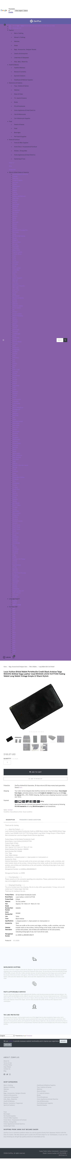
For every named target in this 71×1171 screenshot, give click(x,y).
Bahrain (15, 208)
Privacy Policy (8, 1065)
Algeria (15, 190)
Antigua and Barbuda (19, 196)
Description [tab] (10, 819)
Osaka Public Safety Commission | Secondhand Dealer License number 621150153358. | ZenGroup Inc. (53, 1153)
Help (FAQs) (7, 1067)
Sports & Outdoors (19, 76)
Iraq (14, 362)
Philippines (16, 483)
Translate (29, 1036)
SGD (14, 647)
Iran (14, 360)
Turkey (15, 563)
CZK (14, 619)
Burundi (15, 244)
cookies (10, 1041)
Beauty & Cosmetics (20, 72)
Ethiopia (15, 304)
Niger (14, 461)
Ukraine (15, 571)
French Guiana (17, 314)
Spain (14, 531)
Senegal (15, 507)
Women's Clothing (19, 37)
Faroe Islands (17, 308)
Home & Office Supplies (21, 143)
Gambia (15, 320)
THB (14, 648)
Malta (14, 419)
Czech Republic (17, 278)
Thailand (15, 553)
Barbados (16, 212)
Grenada (15, 332)
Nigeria (15, 463)
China (14, 260)
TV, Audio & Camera (20, 98)
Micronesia (16, 431)
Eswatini (15, 539)
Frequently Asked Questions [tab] (30, 819)
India (14, 356)
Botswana (16, 232)
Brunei (15, 238)
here (20, 787)
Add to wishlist (36, 778)
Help (10, 166)
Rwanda (15, 499)
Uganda (15, 569)
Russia (15, 497)
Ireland (15, 363)
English (15, 601)
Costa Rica (16, 270)
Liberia (15, 395)
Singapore (16, 515)
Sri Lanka (15, 533)
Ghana (15, 324)
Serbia (15, 509)
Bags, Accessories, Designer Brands (25, 49)
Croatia (15, 272)
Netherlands (16, 453)
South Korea (16, 527)
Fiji (14, 310)
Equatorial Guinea (18, 298)
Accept (63, 1041)
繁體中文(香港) (17, 605)
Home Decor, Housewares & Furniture (25, 147)
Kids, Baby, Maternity (21, 62)
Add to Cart (37, 772)
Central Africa (17, 254)
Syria (14, 545)
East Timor (16, 290)
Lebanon (15, 391)
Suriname (15, 537)
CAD (14, 613)
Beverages (17, 132)
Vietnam (15, 583)
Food (15, 128)
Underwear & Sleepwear (21, 57)
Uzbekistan (16, 577)
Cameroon (16, 248)
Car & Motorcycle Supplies (22, 118)
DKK (14, 621)
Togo (14, 555)
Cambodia (16, 246)
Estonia (15, 302)
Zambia (15, 587)
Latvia (14, 389)
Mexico (15, 429)
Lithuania (15, 401)
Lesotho (15, 393)
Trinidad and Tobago (19, 559)
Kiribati (15, 379)
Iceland (15, 354)
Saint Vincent (17, 593)
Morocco (15, 441)
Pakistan (15, 471)
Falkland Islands (18, 306)
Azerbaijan (16, 204)
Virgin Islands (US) (18, 591)
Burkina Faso (17, 242)
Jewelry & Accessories (21, 53)
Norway (15, 467)
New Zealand (17, 457)
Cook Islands (17, 268)
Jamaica (15, 372)
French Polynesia (18, 316)
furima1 (10, 810)
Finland (15, 312)
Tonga (14, 557)
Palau (14, 473)
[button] (28, 732)
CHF (14, 615)
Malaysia (15, 413)
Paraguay (15, 479)
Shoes (16, 45)
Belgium (15, 216)
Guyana (15, 344)
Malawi (15, 411)
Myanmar (15, 445)
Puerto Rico (16, 489)
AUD (14, 611)
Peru (14, 481)
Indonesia (16, 357)
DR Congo (16, 288)
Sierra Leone (16, 513)
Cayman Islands (17, 252)
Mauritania (16, 425)
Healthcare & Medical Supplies (23, 80)
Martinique (16, 423)
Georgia (15, 322)
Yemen (15, 585)
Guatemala (16, 338)
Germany (15, 182)
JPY (14, 609)
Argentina (15, 198)
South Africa (16, 525)
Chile (14, 258)
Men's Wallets (33, 666)
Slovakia (15, 517)
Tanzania (15, 551)
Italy (14, 367)
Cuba (14, 274)
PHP (14, 638)
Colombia (15, 262)
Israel (14, 366)
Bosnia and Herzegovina (20, 230)
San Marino (16, 503)
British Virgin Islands (19, 236)
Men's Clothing (18, 33)
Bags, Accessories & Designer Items (18, 666)
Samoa (15, 501)
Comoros (15, 264)
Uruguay (15, 575)
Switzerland (16, 543)
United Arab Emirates (19, 573)
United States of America (20, 174)
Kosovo (15, 381)
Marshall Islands (18, 421)
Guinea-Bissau (17, 342)
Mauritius (15, 427)
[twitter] (7, 1074)
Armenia (15, 200)
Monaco (15, 435)
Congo (15, 266)
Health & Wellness (19, 68)
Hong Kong (16, 350)
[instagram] (10, 1074)
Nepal (14, 451)
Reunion (15, 493)
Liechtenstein (17, 399)
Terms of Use (8, 1063)
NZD (14, 637)
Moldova (15, 433)
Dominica (15, 284)
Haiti (14, 346)
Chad (14, 256)
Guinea (15, 340)
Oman (14, 469)
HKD (14, 627)
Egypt (14, 294)
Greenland (16, 330)
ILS (14, 631)
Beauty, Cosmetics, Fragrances (13, 1103)
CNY (14, 617)
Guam (14, 336)
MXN (14, 633)
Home (5, 666)
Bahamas (15, 206)
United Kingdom (18, 180)
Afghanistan (16, 186)
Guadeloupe (16, 334)
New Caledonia (17, 455)
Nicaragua (16, 459)
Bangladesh (16, 210)
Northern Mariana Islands (20, 465)
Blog (5, 1071)
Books (16, 102)
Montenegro (16, 439)
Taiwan (15, 547)
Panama (15, 475)
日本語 (15, 603)
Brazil (14, 234)
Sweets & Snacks (19, 124)
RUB (14, 642)
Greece (15, 328)
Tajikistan (16, 549)
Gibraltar (15, 326)
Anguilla (15, 194)
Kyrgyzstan (16, 385)
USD (14, 652)
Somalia (15, 523)
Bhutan (15, 224)
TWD (14, 650)
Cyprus (15, 276)
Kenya (14, 377)
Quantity (11, 758)
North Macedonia (18, 407)
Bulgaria (15, 240)
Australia (15, 178)
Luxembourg (16, 403)
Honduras (16, 348)
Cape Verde (16, 250)
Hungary (15, 351)
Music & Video (18, 94)
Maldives (15, 415)
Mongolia (15, 437)
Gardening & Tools (19, 159)
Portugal (15, 487)
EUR (14, 623)
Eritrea (15, 300)
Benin (14, 220)
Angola (15, 192)
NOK (14, 635)
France (15, 184)
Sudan (14, 535)
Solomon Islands (18, 521)
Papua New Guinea (18, 477)
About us (11, 163)
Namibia (15, 447)
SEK (14, 644)
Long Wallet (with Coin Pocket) (46, 666)
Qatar (14, 491)
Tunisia (15, 561)
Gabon (15, 318)
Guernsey (15, 595)
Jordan (15, 373)
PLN (14, 641)
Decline (8, 1044)
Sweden (15, 541)
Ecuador (15, 292)
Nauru (14, 449)
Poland (15, 485)
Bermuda (15, 222)
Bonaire (15, 228)
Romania (15, 495)
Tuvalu (15, 567)
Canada (15, 176)
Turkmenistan (17, 565)
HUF (14, 629)
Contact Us (12, 169)
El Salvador (16, 296)
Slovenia (15, 519)
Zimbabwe (16, 589)
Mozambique (17, 443)
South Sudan (16, 529)
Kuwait (15, 383)
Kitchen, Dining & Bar (20, 151)
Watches (16, 41)
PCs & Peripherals (19, 106)
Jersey (15, 597)
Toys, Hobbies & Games (21, 86)
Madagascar (16, 409)
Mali (14, 417)
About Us (6, 1061)
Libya (14, 397)
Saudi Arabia (17, 505)
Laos (14, 387)
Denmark (15, 280)
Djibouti (15, 282)
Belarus (15, 214)
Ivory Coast (16, 369)
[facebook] (4, 1074)
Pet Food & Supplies (20, 136)
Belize (14, 218)
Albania (15, 188)
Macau (15, 405)
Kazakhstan (16, 375)
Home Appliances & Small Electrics (24, 110)
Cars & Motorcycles (20, 114)
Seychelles (16, 511)
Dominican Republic (19, 286)
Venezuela (16, 581)
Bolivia (15, 226)
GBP (14, 625)
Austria (15, 202)
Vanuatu (15, 579)
